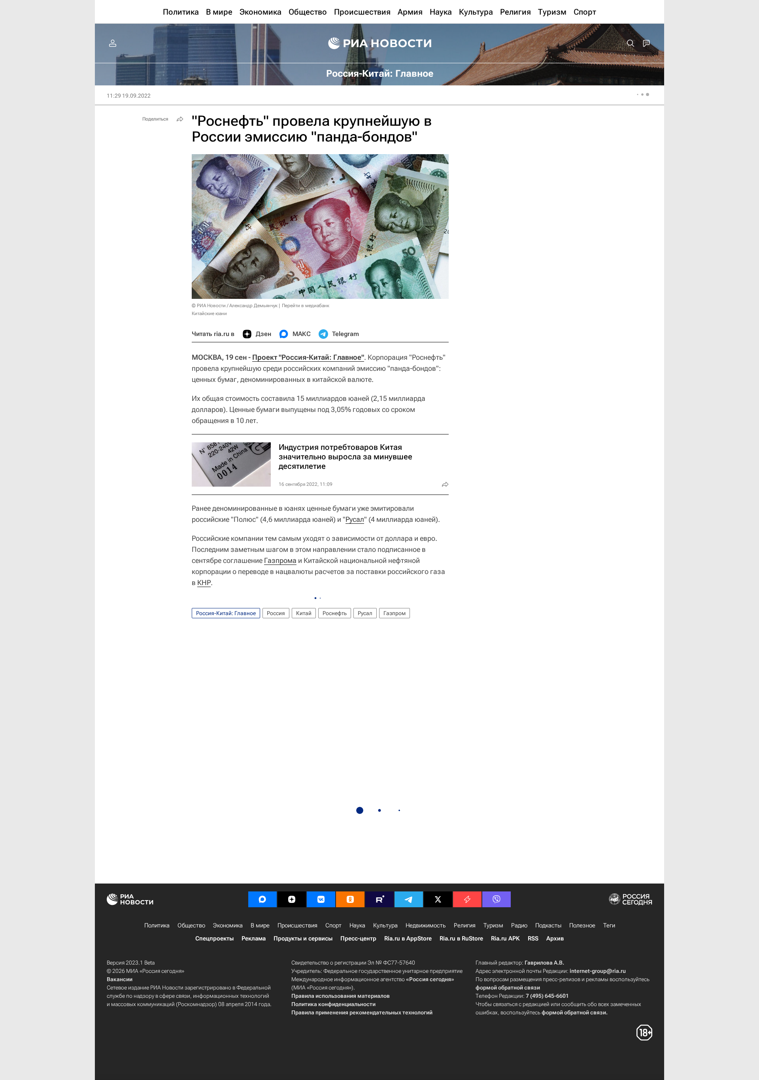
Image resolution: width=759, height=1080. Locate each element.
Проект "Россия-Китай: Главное (306, 357)
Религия (465, 925)
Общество (191, 925)
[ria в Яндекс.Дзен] (292, 899)
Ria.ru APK (505, 938)
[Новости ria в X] (438, 899)
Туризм (493, 925)
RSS (533, 938)
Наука (357, 925)
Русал (355, 519)
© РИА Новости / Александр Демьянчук (235, 305)
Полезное (582, 925)
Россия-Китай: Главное (226, 613)
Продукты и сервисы (303, 938)
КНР (204, 582)
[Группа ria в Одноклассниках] (350, 899)
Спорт (333, 925)
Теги (609, 925)
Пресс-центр (358, 938)
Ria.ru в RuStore (461, 938)
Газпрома (280, 560)
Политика (157, 925)
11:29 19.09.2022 (129, 96)
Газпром (394, 613)
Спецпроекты (214, 938)
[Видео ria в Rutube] (379, 899)
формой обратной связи (508, 987)
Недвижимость (426, 925)
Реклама (254, 938)
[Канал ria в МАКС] (262, 899)
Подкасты (548, 925)
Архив (555, 938)
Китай (304, 613)
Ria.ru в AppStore (408, 938)
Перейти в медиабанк (305, 305)
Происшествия (297, 925)
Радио (519, 925)
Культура (385, 925)
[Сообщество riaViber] (496, 899)
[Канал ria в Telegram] (409, 899)
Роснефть (335, 613)
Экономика (228, 925)
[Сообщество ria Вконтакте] (321, 899)
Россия (276, 613)
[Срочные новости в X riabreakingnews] (467, 899)
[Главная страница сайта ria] (380, 43)
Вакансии (119, 979)
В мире (260, 925)
